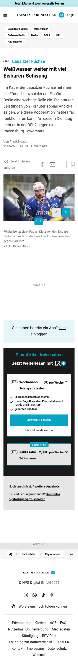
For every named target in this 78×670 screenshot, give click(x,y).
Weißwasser (41, 28)
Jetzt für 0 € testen (39, 420)
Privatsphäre (21, 623)
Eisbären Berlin (16, 35)
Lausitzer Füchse (18, 28)
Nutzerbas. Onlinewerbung (28, 629)
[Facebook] (52, 595)
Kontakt (17, 648)
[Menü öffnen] (5, 15)
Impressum (35, 648)
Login (71, 15)
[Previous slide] (56, 212)
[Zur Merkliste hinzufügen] (71, 164)
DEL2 (47, 35)
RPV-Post (49, 636)
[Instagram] (26, 595)
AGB (53, 623)
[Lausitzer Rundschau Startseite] (41, 15)
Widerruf (39, 655)
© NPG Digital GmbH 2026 (39, 583)
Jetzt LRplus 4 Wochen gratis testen (39, 3)
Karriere (40, 623)
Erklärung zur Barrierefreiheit (30, 642)
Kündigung (30, 636)
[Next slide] (66, 212)
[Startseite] (10, 554)
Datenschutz (57, 648)
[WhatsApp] (34, 595)
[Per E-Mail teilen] (52, 164)
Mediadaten (61, 629)
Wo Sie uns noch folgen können (43, 606)
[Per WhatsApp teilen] (60, 164)
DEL (58, 35)
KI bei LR (62, 642)
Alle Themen (15, 41)
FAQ (63, 623)
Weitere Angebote (47, 486)
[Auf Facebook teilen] (42, 164)
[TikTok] (43, 595)
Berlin (34, 35)
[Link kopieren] (34, 164)
